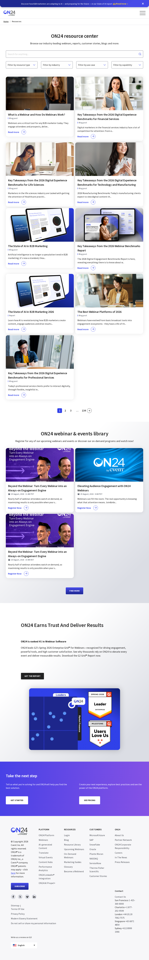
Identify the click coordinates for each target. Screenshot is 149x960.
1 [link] (60, 411)
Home (6, 21)
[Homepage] (14, 13)
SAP (91, 839)
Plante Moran (96, 853)
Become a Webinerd (74, 871)
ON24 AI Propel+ (47, 883)
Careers (118, 852)
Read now (121, 3)
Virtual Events (46, 857)
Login (67, 835)
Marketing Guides (72, 862)
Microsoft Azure (97, 835)
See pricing (89, 800)
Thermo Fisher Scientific (96, 869)
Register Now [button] (15, 507)
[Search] (140, 54)
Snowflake (94, 844)
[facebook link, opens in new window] (13, 896)
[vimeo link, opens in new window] (27, 896)
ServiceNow (95, 863)
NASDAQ (93, 858)
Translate (43, 852)
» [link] (89, 410)
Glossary (68, 866)
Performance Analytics (45, 868)
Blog (66, 839)
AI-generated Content (45, 846)
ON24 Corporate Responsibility (123, 846)
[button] (143, 3)
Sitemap (15, 905)
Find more (74, 590)
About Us (119, 835)
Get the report (32, 676)
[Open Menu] (143, 13)
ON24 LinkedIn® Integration (46, 876)
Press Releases (122, 862)
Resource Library (72, 844)
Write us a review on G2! (21, 937)
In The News (121, 857)
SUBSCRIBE (20, 886)
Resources (16, 21)
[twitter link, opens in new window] (20, 896)
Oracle (92, 849)
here (13, 873)
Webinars (43, 839)
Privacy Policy (18, 913)
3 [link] (71, 411)
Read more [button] (13, 132)
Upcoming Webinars (74, 849)
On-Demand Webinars (70, 855)
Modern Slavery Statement (24, 918)
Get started (17, 800)
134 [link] (84, 411)
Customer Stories (98, 876)
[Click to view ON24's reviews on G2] (31, 617)
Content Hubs (46, 862)
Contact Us (120, 896)
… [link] (77, 410)
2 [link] (66, 411)
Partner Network (123, 839)
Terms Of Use (17, 909)
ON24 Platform (46, 835)
